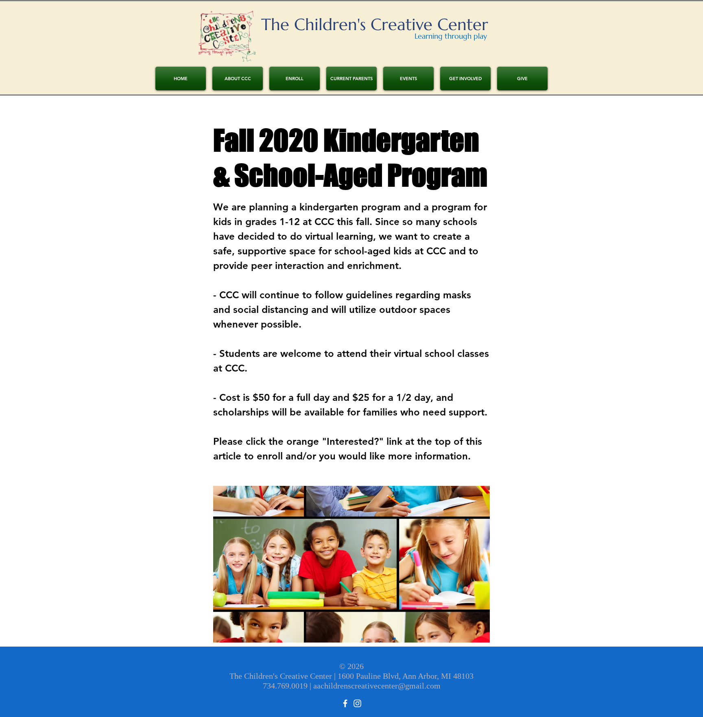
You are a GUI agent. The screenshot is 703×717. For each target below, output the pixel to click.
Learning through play (451, 36)
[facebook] (345, 703)
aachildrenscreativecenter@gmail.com (377, 685)
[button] (294, 78)
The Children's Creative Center (374, 24)
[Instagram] (357, 703)
